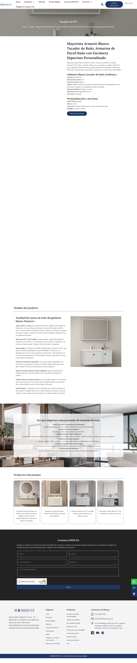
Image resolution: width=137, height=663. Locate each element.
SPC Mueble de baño (73, 623)
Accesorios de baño (73, 640)
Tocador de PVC (68, 21)
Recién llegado (54, 2)
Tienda (31, 27)
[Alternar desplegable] (34, 2)
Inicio (18, 2)
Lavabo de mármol (73, 633)
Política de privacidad (52, 643)
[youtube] (97, 632)
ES (132, 3)
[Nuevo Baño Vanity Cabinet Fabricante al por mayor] (6, 4)
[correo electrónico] (134, 588)
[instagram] (102, 632)
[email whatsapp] (134, 582)
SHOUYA (57, 656)
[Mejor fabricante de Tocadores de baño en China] (24, 610)
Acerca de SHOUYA (71, 2)
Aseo (68, 643)
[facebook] (92, 632)
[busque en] (102, 4)
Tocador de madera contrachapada (73, 615)
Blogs (47, 634)
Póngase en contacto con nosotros (52, 639)
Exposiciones (50, 631)
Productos (28, 2)
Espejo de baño (72, 637)
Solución (42, 2)
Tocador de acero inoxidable (76, 630)
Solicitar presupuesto (114, 4)
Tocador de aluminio (73, 620)
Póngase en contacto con (25, 7)
